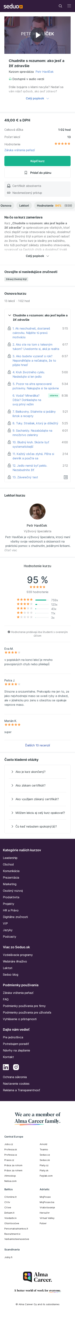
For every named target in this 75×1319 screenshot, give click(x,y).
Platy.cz (44, 1165)
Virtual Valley (47, 1218)
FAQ (6, 999)
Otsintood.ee (11, 1223)
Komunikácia (11, 871)
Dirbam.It (9, 1212)
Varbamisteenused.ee (16, 1238)
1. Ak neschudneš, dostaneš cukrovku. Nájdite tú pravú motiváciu (31, 333)
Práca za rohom (13, 1165)
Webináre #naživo (15, 961)
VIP (5, 923)
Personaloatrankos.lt (16, 1228)
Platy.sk (44, 1170)
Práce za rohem (13, 1170)
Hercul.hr (45, 1212)
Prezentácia (11, 877)
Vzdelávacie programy (18, 955)
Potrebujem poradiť (16, 1044)
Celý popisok (35, 98)
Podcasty (9, 936)
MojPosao (45, 1196)
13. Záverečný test (25, 477)
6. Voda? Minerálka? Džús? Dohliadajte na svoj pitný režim (27, 400)
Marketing (9, 884)
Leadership (10, 858)
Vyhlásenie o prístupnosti (20, 1019)
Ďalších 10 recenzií (37, 745)
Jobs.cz (8, 1144)
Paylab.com (46, 1175)
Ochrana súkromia (15, 1077)
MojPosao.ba (47, 1202)
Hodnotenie (54, 205)
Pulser (43, 1223)
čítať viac (10, 550)
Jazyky (8, 930)
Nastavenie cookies (16, 1083)
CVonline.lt (10, 1196)
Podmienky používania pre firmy (24, 1006)
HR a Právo (11, 910)
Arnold (43, 1144)
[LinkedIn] (6, 1067)
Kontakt (8, 1057)
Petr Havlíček (44, 71)
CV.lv (7, 1202)
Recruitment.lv (12, 1233)
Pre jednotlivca (13, 1037)
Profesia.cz (10, 1154)
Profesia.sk (10, 1149)
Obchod (8, 864)
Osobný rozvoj (13, 890)
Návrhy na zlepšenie (16, 1050)
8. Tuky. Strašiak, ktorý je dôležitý (35, 423)
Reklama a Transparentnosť (21, 1090)
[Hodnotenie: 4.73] (62, 144)
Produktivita (11, 897)
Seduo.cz (45, 1154)
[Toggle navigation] (60, 6)
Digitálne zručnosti (15, 917)
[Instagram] (16, 1067)
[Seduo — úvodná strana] (13, 6)
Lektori (24, 205)
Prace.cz (9, 1160)
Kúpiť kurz (37, 161)
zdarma (54, 395)
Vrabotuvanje (47, 1207)
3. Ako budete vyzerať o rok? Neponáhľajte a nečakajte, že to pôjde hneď (34, 360)
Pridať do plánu (40, 173)
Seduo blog (10, 974)
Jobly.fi (8, 1257)
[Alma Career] (37, 1277)
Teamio (44, 1149)
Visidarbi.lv (10, 1218)
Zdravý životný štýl (16, 279)
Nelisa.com (10, 1180)
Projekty (8, 904)
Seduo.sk (45, 1160)
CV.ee (7, 1207)
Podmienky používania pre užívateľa (27, 1012)
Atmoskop (10, 1175)
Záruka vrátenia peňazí (19, 150)
